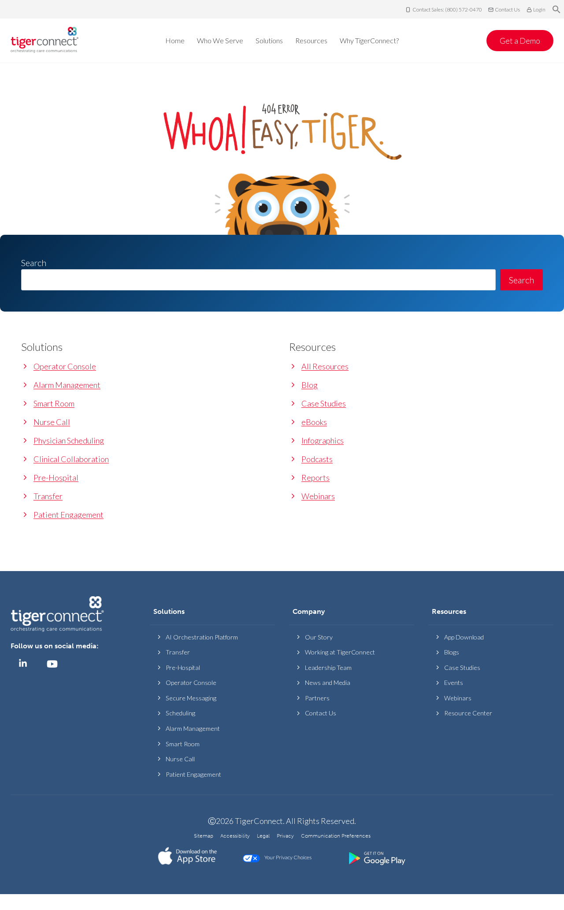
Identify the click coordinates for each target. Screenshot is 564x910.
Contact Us (507, 9)
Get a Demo (520, 40)
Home (175, 40)
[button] (556, 10)
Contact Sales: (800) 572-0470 (447, 9)
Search (521, 280)
